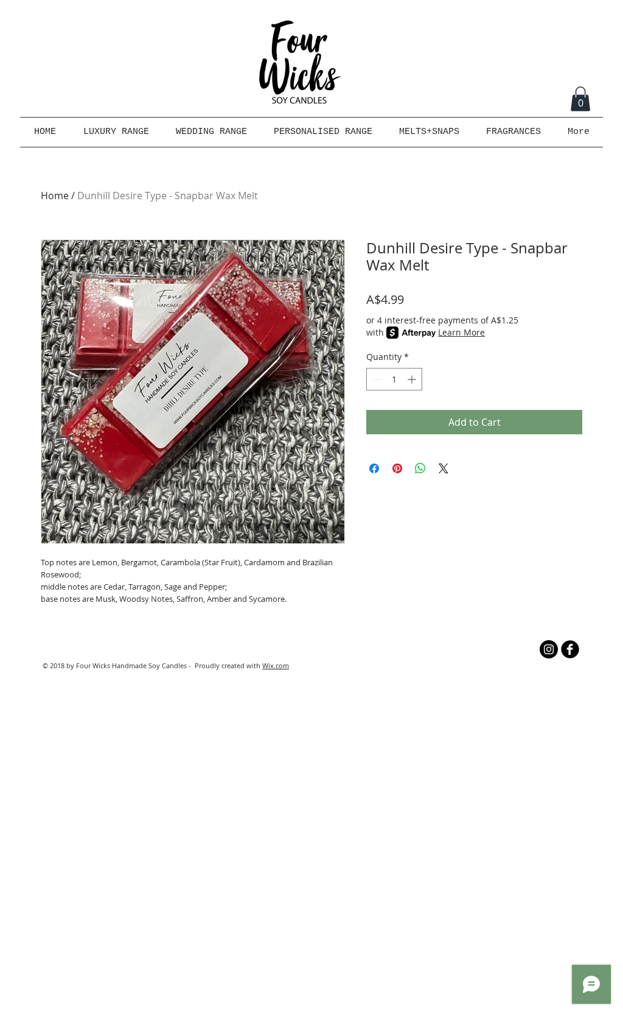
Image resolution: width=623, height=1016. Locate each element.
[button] (580, 98)
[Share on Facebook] (374, 468)
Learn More (461, 332)
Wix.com (275, 665)
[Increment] (412, 379)
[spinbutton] (394, 379)
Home (55, 195)
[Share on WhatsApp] (420, 468)
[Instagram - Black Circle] (549, 649)
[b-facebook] (570, 649)
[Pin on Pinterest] (397, 468)
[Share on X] (443, 468)
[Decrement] (375, 379)
